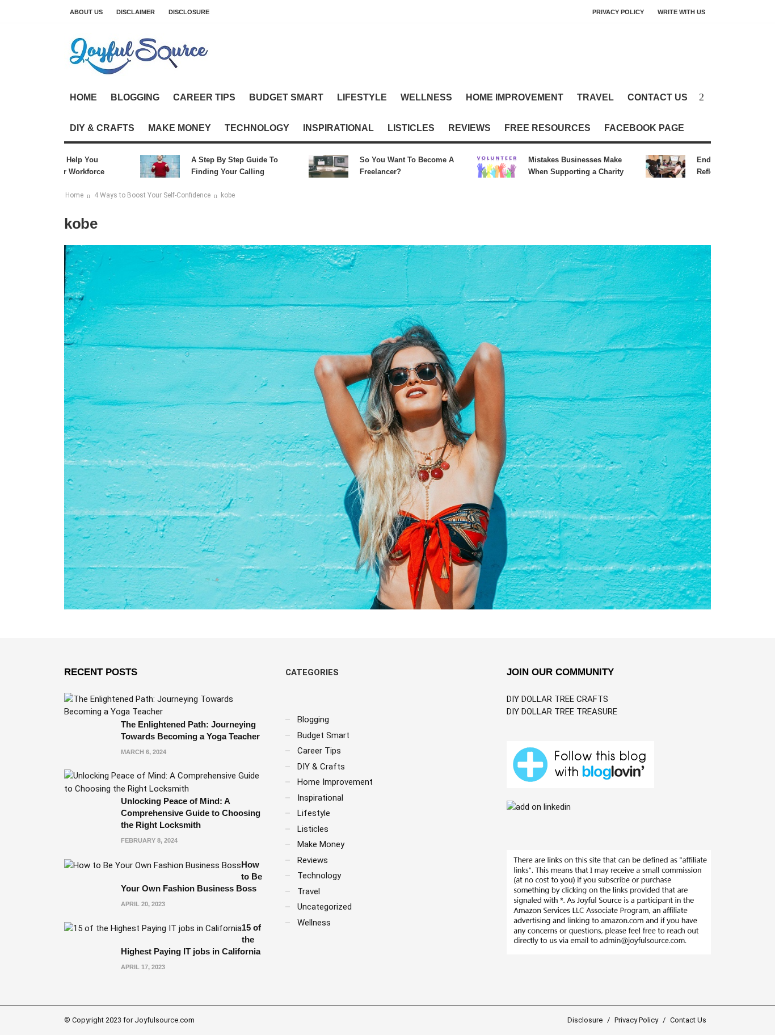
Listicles (411, 128)
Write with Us (681, 12)
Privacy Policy (618, 12)
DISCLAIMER (135, 12)
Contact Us (657, 97)
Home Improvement (514, 97)
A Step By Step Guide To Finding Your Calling (218, 165)
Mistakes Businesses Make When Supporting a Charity (559, 165)
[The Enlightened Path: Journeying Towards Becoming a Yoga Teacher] (166, 705)
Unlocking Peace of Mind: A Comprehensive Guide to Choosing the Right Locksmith (190, 813)
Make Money (179, 128)
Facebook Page (644, 128)
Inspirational (338, 128)
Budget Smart (286, 97)
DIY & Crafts (102, 128)
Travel (595, 97)
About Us (86, 12)
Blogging (135, 97)
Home (83, 97)
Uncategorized (324, 907)
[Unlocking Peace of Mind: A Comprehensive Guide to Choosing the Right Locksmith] (166, 782)
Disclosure (189, 12)
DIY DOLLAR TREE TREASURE (562, 711)
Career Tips (204, 97)
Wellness (426, 97)
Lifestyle (362, 97)
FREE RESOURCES (547, 128)
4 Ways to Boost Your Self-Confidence (152, 195)
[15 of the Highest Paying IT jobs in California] (153, 928)
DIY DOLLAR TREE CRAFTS (557, 699)
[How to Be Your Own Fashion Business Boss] (152, 865)
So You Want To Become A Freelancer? (390, 165)
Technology (257, 128)
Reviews (469, 128)
